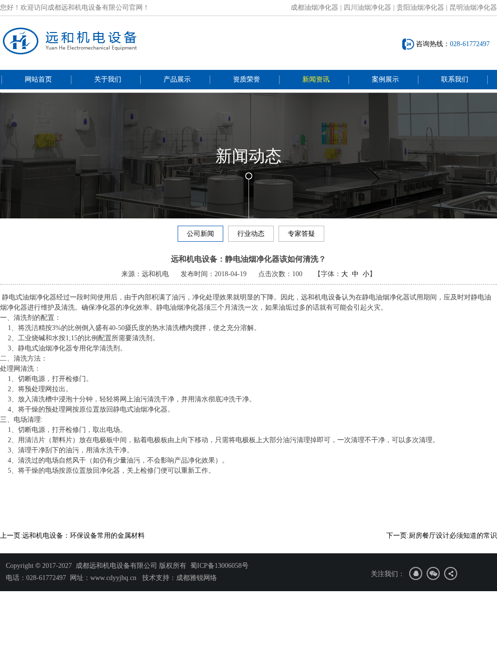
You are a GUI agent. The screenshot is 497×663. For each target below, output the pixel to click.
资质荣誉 (246, 79)
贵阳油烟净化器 (420, 7)
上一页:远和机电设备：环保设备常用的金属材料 (72, 535)
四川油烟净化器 (367, 7)
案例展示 (385, 79)
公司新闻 (200, 233)
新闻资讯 (316, 79)
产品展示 (177, 79)
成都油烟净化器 (314, 7)
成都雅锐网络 (196, 577)
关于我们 (107, 79)
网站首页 (38, 79)
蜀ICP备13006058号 (219, 565)
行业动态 (251, 233)
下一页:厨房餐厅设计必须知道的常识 (441, 535)
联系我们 (454, 79)
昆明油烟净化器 (473, 7)
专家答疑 (301, 233)
